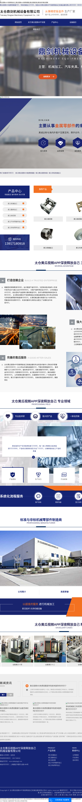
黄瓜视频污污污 (18, 799)
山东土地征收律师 (70, 733)
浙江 (63, 795)
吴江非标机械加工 (55, 173)
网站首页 (18, 22)
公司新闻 (76, 755)
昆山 (67, 795)
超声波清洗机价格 (49, 733)
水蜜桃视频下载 (12, 801)
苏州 (71, 795)
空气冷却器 (60, 733)
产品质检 (12, 479)
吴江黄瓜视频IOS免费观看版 (24, 173)
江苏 (56, 795)
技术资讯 (76, 760)
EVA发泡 (22, 736)
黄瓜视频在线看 (9, 799)
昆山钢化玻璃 (38, 736)
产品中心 (54, 22)
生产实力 (38, 479)
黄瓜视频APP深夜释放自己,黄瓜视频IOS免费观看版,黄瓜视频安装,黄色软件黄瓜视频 (24, 2)
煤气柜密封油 (47, 736)
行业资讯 (76, 757)
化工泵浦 (40, 733)
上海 (60, 795)
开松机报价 (33, 733)
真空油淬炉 (25, 733)
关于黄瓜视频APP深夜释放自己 (36, 23)
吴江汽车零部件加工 (15, 221)
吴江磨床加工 (12, 209)
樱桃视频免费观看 (39, 799)
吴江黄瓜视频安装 (42, 173)
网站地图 (2, 799)
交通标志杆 (29, 736)
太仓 (78, 795)
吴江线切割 (12, 215)
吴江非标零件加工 (14, 227)
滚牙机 (5, 736)
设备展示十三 (39, 664)
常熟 (75, 795)
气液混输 (55, 736)
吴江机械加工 (12, 203)
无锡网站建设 (16, 733)
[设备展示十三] (39, 649)
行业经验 (64, 479)
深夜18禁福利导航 (22, 801)
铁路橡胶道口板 (13, 736)
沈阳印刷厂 (62, 736)
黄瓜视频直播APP (29, 799)
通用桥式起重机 (5, 739)
